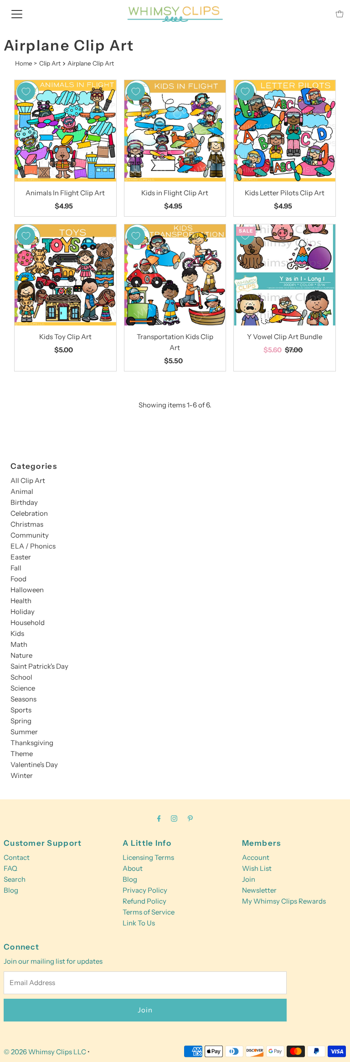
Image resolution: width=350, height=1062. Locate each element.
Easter (20, 557)
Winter (21, 775)
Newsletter (259, 890)
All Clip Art (27, 480)
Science (22, 688)
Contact (17, 857)
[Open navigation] (17, 13)
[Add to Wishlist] (26, 91)
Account (255, 857)
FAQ (10, 868)
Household (27, 622)
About (133, 868)
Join (248, 879)
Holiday (22, 611)
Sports (20, 710)
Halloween (27, 589)
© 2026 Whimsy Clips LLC (45, 1051)
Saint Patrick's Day (39, 666)
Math (18, 644)
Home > (26, 63)
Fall (15, 568)
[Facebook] (159, 818)
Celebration (29, 513)
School (21, 677)
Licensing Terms (148, 857)
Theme (21, 753)
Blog (11, 890)
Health (20, 600)
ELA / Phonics (33, 546)
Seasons (23, 699)
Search (15, 879)
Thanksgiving (31, 742)
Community (29, 535)
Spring (20, 720)
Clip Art (50, 63)
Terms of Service (149, 912)
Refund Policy (144, 901)
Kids (17, 633)
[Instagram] (174, 818)
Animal (21, 491)
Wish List (257, 868)
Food (18, 578)
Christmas (26, 524)
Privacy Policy (145, 890)
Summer (24, 731)
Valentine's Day (34, 764)
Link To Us (139, 923)
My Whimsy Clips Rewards (284, 901)
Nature (21, 655)
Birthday (24, 502)
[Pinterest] (190, 818)
